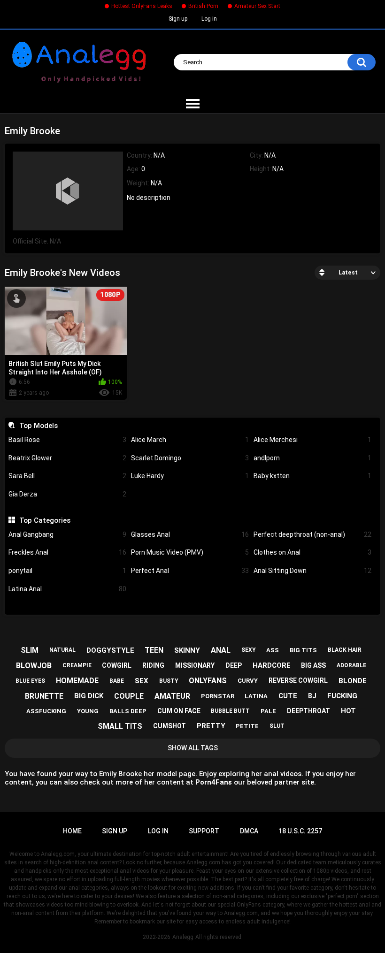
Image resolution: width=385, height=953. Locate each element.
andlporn (312, 458)
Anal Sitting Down (312, 570)
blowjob (34, 665)
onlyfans (208, 680)
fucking (342, 696)
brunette (44, 696)
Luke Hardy (190, 476)
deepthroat (308, 711)
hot (348, 711)
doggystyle (110, 650)
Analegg (182, 937)
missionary (195, 665)
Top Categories (44, 520)
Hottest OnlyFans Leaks (141, 6)
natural (62, 650)
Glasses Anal (190, 534)
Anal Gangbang (67, 534)
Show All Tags (193, 748)
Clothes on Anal (312, 552)
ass (272, 650)
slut (277, 726)
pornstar (217, 696)
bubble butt (230, 711)
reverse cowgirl (298, 680)
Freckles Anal (67, 552)
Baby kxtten (312, 476)
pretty (211, 726)
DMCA (249, 831)
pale (268, 711)
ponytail (67, 570)
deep (233, 665)
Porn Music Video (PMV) (190, 552)
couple (129, 696)
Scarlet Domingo (190, 458)
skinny (187, 650)
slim (29, 650)
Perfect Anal (190, 570)
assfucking (46, 711)
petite (247, 726)
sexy (248, 650)
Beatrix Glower (67, 458)
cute (287, 696)
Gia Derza (67, 494)
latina (256, 696)
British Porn (203, 6)
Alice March (190, 439)
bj (312, 696)
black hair (345, 650)
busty (168, 681)
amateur (172, 696)
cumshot (169, 726)
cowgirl (116, 665)
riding (153, 665)
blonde (353, 681)
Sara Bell (67, 476)
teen (154, 650)
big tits (303, 650)
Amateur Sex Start (257, 6)
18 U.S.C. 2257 (300, 831)
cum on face (178, 711)
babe (116, 681)
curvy (248, 680)
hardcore (272, 665)
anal (221, 650)
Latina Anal (67, 589)
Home (72, 831)
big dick (88, 696)
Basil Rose (67, 439)
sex (141, 681)
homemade (77, 680)
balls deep (127, 711)
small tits (120, 726)
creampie (77, 665)
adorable (351, 665)
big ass (313, 665)
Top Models (38, 425)
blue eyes (30, 681)
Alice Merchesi (312, 439)
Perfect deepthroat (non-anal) (312, 534)
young (88, 711)
